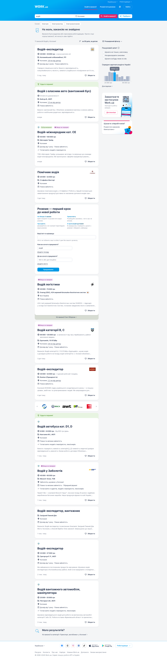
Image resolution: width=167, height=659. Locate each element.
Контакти (46, 652)
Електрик (45, 24)
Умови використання (98, 652)
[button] (120, 7)
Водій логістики (48, 284)
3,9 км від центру (54, 61)
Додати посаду (43, 252)
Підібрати (126, 16)
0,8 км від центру (54, 344)
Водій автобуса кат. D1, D (54, 426)
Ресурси (38, 652)
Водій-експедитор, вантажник (58, 511)
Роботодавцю (125, 2)
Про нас (55, 652)
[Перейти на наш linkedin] (79, 646)
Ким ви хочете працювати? (48, 244)
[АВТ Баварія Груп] (66, 406)
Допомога (85, 652)
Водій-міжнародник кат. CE (56, 132)
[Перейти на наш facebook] (62, 646)
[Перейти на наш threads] (67, 646)
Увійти (127, 7)
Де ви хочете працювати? (47, 256)
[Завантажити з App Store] (94, 646)
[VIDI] (89, 406)
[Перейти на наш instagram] (73, 646)
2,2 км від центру (54, 380)
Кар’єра (62, 652)
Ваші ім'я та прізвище (45, 233)
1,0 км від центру (54, 102)
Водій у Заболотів (49, 470)
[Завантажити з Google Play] (107, 646)
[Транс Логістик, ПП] (44, 406)
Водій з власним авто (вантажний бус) (64, 91)
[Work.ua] (41, 6)
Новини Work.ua (73, 652)
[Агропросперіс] (78, 406)
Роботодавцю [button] (122, 646)
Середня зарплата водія (116, 65)
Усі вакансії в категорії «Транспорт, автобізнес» (64, 634)
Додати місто (42, 264)
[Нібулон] (55, 406)
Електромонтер (57, 24)
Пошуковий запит (109, 48)
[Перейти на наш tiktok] (84, 646)
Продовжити (48, 269)
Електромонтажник (73, 24)
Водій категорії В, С (51, 330)
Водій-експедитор (50, 49)
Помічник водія (48, 172)
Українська (39, 646)
